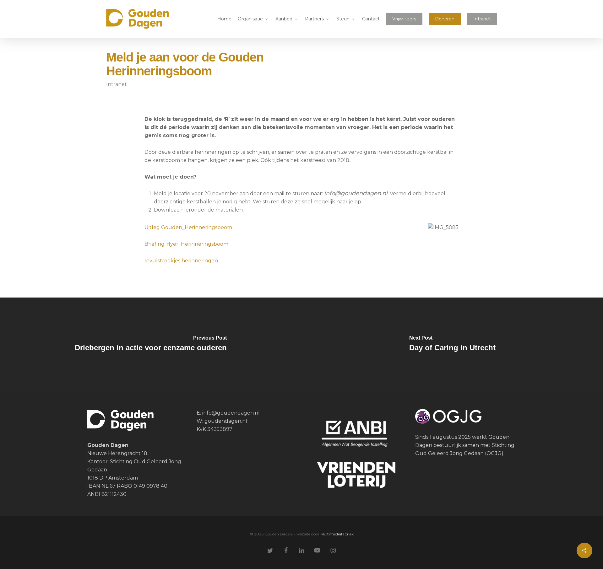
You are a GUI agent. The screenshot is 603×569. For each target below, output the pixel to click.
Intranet (116, 84)
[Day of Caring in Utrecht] (452, 345)
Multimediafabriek (337, 534)
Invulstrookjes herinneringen (181, 261)
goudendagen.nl (225, 421)
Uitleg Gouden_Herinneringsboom (188, 227)
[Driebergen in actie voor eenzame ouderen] (151, 345)
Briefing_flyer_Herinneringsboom (186, 244)
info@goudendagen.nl (230, 413)
